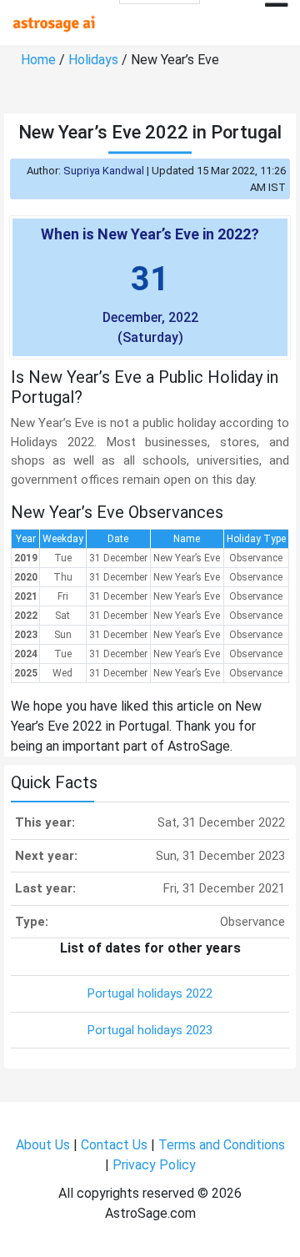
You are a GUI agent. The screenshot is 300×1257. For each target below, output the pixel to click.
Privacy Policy (154, 1165)
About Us (43, 1145)
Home (38, 60)
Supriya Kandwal (103, 170)
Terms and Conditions (221, 1145)
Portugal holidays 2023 (150, 1030)
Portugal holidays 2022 (150, 993)
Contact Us (114, 1145)
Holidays (93, 60)
